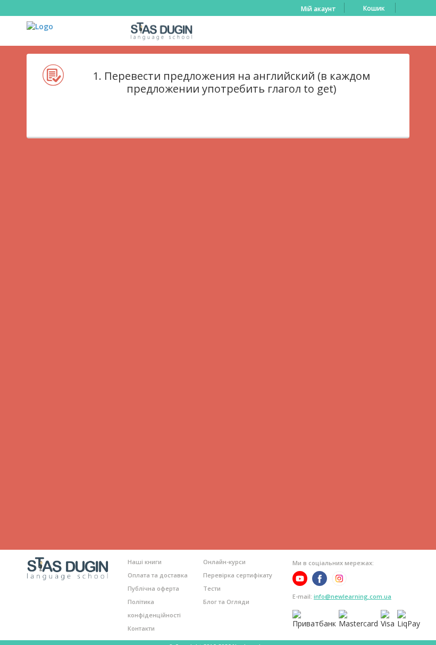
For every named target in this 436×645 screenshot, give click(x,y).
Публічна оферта (153, 588)
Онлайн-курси (224, 562)
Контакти (141, 628)
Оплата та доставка (158, 575)
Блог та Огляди (226, 602)
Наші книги (145, 562)
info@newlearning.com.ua (352, 596)
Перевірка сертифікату (237, 575)
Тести (212, 588)
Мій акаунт (318, 9)
